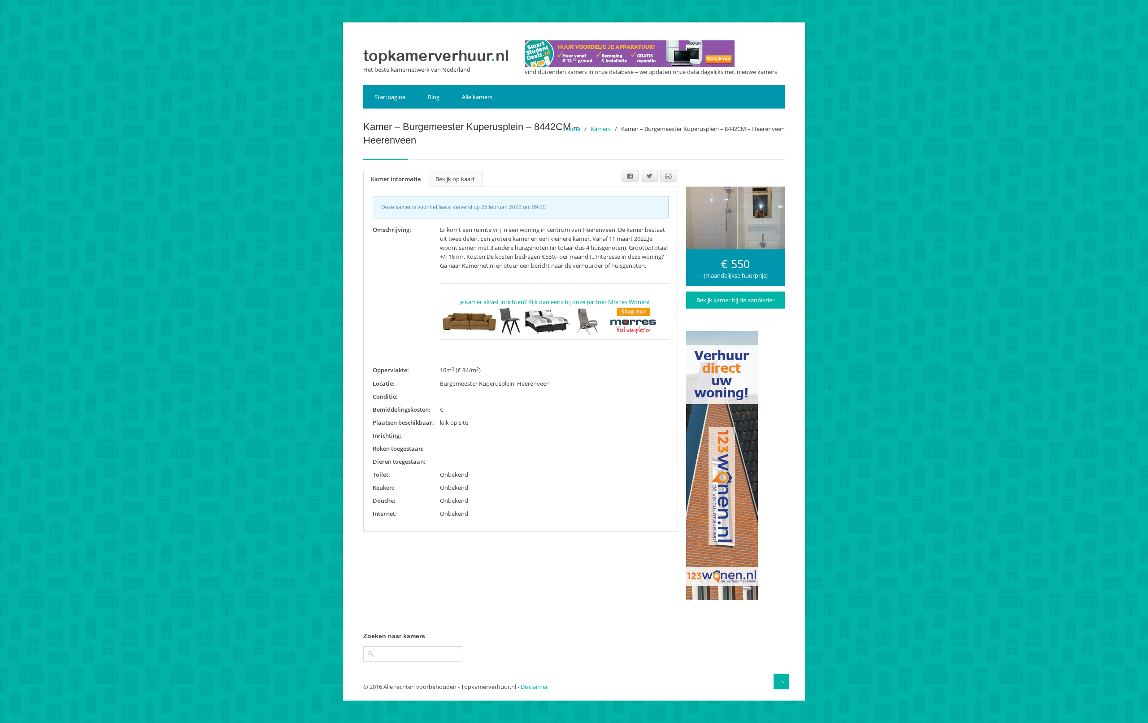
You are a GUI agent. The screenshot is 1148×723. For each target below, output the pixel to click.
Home (572, 129)
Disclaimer (534, 687)
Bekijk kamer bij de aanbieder (735, 300)
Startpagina (389, 97)
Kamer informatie (396, 179)
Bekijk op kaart (455, 179)
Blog (433, 97)
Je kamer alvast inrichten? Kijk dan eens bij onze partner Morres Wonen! (554, 302)
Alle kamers (477, 97)
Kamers (601, 129)
